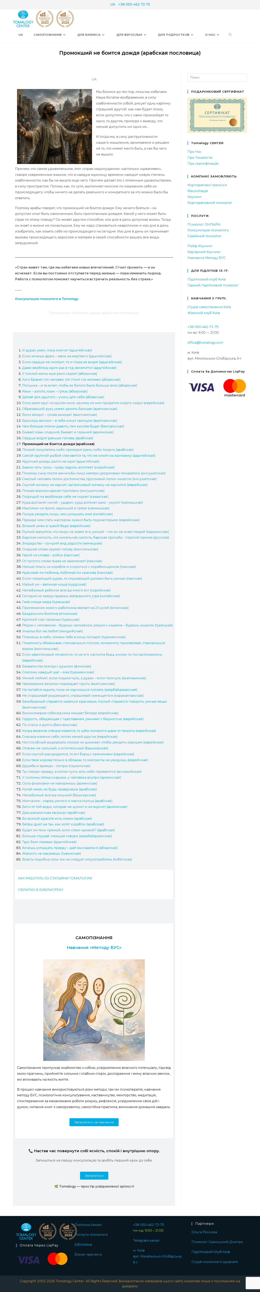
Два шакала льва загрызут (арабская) (53, 813)
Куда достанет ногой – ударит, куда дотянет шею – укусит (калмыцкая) (82, 502)
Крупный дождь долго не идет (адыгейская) (60, 461)
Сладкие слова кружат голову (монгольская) (60, 549)
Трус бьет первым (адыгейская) (49, 842)
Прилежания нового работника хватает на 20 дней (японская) (75, 608)
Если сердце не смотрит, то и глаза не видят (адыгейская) (72, 362)
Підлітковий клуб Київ (206, 279)
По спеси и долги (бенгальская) (49, 725)
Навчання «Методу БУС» (94, 947)
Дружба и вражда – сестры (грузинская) (56, 766)
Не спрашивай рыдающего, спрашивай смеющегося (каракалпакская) (83, 696)
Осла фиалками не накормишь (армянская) (60, 783)
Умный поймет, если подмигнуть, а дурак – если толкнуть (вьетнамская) (84, 678)
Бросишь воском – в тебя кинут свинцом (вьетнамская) (69, 421)
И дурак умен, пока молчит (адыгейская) (57, 350)
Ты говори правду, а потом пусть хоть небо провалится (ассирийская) (82, 772)
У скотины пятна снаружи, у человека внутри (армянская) (71, 777)
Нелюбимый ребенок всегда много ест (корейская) (66, 590)
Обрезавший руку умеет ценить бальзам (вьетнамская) (69, 409)
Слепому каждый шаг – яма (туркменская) (58, 672)
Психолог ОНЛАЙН (203, 224)
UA (112, 4)
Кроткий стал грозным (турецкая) (51, 620)
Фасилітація (197, 191)
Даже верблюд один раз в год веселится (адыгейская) (69, 368)
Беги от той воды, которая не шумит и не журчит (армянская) (74, 807)
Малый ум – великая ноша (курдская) (54, 584)
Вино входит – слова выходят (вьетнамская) (59, 415)
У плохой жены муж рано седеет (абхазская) (59, 374)
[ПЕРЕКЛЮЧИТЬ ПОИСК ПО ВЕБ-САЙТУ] (230, 34)
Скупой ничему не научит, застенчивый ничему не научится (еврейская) (85, 485)
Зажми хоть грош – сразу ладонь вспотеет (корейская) (68, 467)
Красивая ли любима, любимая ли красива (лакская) (67, 573)
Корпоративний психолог (209, 203)
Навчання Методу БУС (206, 258)
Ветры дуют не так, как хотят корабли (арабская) (63, 824)
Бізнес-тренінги (88, 1254)
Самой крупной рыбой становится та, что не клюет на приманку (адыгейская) (88, 455)
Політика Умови (88, 1225)
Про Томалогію (200, 158)
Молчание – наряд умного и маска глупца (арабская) (67, 801)
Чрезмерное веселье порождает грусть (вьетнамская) (68, 684)
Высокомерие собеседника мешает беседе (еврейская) (70, 713)
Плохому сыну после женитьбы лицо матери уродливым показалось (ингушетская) (94, 473)
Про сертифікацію (203, 163)
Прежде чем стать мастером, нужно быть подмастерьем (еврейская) (81, 520)
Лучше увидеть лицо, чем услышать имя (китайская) (67, 514)
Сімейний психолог (204, 236)
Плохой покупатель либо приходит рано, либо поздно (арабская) (78, 450)
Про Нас (194, 152)
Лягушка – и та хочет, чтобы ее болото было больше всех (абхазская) (79, 385)
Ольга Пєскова (204, 1232)
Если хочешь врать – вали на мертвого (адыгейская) (67, 356)
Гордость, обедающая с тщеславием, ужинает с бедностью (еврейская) (83, 719)
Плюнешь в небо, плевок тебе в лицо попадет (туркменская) (74, 637)
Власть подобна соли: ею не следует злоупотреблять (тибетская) (77, 859)
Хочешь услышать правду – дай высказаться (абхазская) (70, 848)
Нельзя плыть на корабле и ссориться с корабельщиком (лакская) (79, 567)
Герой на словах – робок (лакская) (51, 555)
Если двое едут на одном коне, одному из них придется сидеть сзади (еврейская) (93, 403)
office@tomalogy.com (205, 342)
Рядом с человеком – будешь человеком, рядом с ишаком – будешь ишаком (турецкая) (97, 625)
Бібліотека (83, 1244)
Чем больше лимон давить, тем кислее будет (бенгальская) (73, 426)
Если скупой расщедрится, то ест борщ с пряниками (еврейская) (78, 754)
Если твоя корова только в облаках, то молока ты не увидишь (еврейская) (85, 760)
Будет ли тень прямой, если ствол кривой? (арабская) (68, 830)
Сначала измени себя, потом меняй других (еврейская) (70, 737)
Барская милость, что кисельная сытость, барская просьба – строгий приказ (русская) (95, 537)
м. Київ (139, 1250)
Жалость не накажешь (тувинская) (51, 853)
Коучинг (194, 197)
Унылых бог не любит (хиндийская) (52, 631)
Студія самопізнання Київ (209, 307)
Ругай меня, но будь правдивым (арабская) (59, 789)
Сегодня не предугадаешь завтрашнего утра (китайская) (71, 596)
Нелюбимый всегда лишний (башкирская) (59, 795)
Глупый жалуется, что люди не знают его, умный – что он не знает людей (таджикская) (95, 532)
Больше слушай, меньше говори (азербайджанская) (67, 836)
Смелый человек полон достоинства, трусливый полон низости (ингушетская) (89, 479)
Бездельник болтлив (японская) (49, 614)
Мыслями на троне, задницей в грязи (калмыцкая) (65, 508)
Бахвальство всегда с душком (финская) (56, 666)
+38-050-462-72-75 (134, 4)
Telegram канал (146, 1240)
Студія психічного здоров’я (215, 1262)
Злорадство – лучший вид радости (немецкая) (62, 543)
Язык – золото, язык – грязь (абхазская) (55, 391)
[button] (94, 1122)
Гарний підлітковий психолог (213, 285)
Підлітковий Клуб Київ (211, 1252)
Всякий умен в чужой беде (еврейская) (56, 526)
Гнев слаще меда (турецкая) (46, 602)
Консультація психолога (208, 230)
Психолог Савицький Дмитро (217, 1242)
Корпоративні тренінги (207, 185)
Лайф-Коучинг (200, 246)
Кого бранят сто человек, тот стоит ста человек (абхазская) (71, 379)
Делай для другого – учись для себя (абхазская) (63, 397)
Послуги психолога (91, 1235)
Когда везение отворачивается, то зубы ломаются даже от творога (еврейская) (89, 731)
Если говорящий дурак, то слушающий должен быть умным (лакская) (82, 578)
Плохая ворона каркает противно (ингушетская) (63, 491)
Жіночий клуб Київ (203, 313)
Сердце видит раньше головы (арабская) (57, 438)
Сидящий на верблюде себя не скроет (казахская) (65, 497)
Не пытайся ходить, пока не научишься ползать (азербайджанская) (80, 690)
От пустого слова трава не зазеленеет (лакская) (62, 561)
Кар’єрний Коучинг (204, 252)
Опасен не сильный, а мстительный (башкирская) (65, 748)
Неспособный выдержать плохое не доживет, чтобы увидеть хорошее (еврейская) (93, 742)
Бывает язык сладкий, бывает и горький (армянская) (68, 432)
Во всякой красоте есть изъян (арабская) (57, 818)
